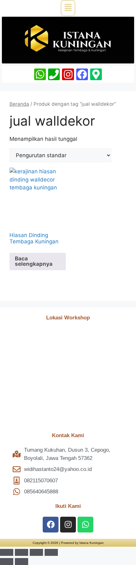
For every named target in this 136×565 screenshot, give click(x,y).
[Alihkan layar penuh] (21, 552)
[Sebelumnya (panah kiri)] (6, 561)
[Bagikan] (36, 552)
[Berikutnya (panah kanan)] (21, 561)
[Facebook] (82, 74)
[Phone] (54, 74)
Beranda (19, 104)
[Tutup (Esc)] (51, 552)
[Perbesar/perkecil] (6, 552)
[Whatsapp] (40, 74)
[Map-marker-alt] (96, 74)
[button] (68, 8)
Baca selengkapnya (34, 261)
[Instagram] (68, 74)
